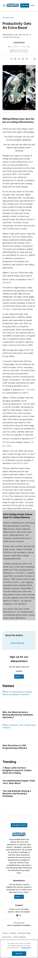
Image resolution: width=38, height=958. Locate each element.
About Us (6, 933)
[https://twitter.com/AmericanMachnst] (20, 915)
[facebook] (11, 59)
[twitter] (19, 59)
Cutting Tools (8, 17)
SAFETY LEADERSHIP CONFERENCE (19, 925)
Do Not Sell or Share (24, 933)
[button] (4, 5)
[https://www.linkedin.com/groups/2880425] (17, 915)
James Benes (19, 42)
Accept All (19, 953)
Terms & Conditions (19, 937)
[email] (27, 59)
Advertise (13, 933)
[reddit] (23, 59)
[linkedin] (15, 59)
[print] (34, 59)
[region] (19, 949)
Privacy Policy (7, 937)
